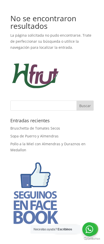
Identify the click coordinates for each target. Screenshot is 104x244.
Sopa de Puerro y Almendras (34, 136)
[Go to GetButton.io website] (92, 238)
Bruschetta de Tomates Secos (35, 128)
